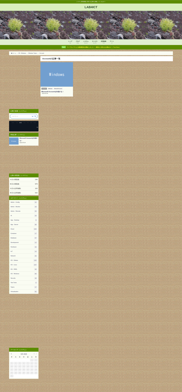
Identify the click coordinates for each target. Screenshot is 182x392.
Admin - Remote (23, 211)
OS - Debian (23, 260)
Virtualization (23, 291)
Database (23, 238)
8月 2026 (24, 354)
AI (23, 215)
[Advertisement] (23, 81)
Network (23, 256)
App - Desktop (23, 220)
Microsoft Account (58, 88)
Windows (50, 88)
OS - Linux (23, 264)
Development (23, 242)
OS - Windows (23, 273)
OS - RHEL (23, 269)
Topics (23, 287)
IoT (23, 251)
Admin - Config (23, 202)
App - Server (23, 224)
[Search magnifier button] (35, 116)
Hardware (23, 247)
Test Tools (23, 282)
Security (23, 278)
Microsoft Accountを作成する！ (52, 91)
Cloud (23, 229)
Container (23, 233)
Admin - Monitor (23, 206)
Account (44, 88)
